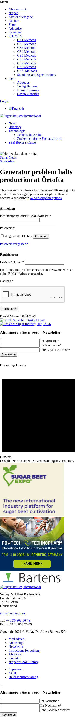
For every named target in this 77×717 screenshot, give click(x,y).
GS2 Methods (26, 44)
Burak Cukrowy (28, 90)
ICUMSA (15, 36)
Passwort (7, 228)
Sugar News (8, 157)
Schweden (7, 161)
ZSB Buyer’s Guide (22, 142)
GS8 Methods (26, 67)
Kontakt (14, 658)
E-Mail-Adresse (12, 262)
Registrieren (9, 308)
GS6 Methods (26, 59)
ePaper (13, 13)
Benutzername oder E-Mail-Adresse (25, 216)
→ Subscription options (46, 198)
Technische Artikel (29, 135)
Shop (12, 24)
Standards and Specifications (36, 75)
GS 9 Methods (27, 71)
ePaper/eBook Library (23, 662)
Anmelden (41, 236)
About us (23, 82)
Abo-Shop (16, 643)
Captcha (7, 281)
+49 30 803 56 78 (18, 620)
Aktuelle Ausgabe (21, 17)
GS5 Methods (26, 55)
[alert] (38, 416)
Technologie (17, 131)
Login (4, 101)
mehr (12, 78)
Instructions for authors (24, 650)
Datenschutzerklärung (23, 677)
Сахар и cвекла (28, 94)
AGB (12, 673)
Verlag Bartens (27, 86)
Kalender (15, 32)
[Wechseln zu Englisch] (16, 108)
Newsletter (16, 646)
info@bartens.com (12, 613)
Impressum (16, 669)
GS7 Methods (26, 63)
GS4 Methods (26, 51)
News (12, 123)
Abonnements (18, 9)
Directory (15, 127)
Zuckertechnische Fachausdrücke (39, 138)
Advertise (15, 28)
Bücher (13, 21)
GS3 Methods (26, 48)
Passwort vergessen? (14, 244)
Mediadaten (16, 639)
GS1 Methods (26, 40)
